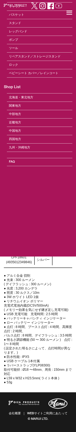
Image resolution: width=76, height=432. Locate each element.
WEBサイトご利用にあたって (47, 413)
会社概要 (15, 413)
